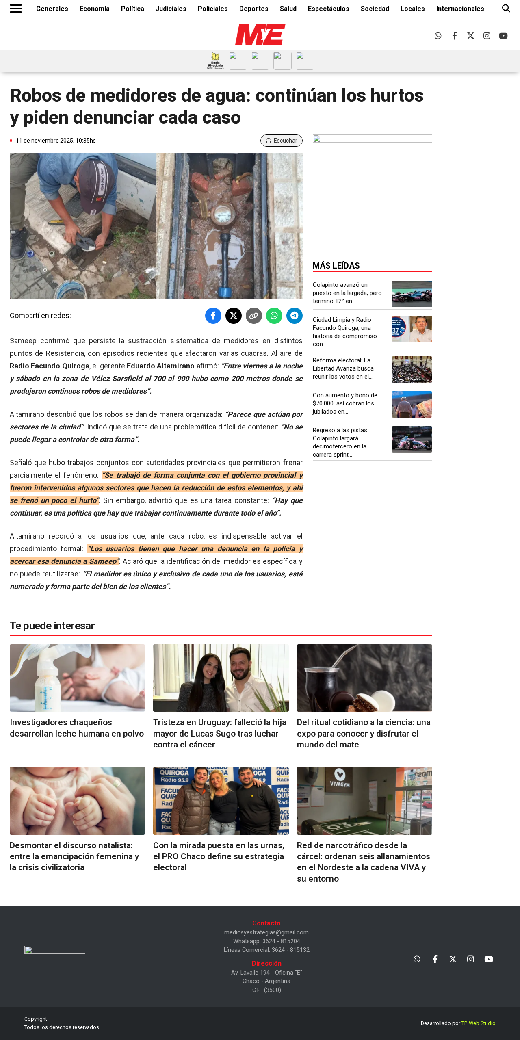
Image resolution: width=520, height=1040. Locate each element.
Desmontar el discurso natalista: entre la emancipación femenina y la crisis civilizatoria (74, 857)
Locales (413, 9)
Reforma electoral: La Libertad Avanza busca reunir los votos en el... (343, 368)
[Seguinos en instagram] (487, 35)
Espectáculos (328, 9)
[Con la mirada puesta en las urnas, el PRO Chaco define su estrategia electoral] (220, 801)
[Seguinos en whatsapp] (438, 35)
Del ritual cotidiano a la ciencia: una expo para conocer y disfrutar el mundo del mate (364, 733)
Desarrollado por (458, 1023)
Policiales (213, 9)
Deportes (254, 9)
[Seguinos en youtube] (503, 35)
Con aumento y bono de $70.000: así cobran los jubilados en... (345, 403)
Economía (95, 9)
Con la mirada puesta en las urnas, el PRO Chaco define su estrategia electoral (218, 857)
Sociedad (375, 9)
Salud (288, 9)
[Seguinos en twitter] (471, 35)
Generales (52, 9)
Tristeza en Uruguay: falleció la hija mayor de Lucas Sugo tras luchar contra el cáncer (219, 733)
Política (132, 9)
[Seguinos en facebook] (454, 35)
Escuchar (285, 140)
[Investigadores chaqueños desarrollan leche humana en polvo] (77, 678)
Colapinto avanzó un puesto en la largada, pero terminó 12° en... (347, 293)
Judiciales (171, 9)
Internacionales (460, 9)
